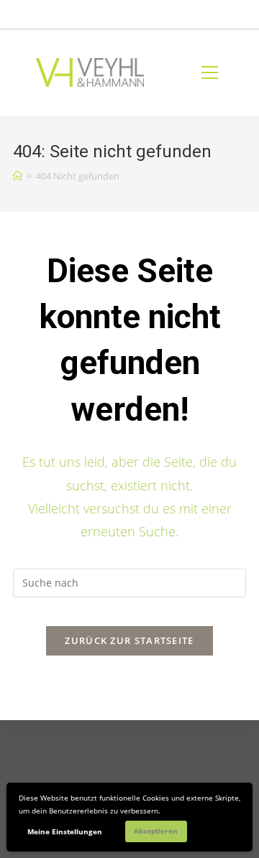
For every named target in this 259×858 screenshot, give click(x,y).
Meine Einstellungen (64, 831)
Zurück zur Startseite (129, 640)
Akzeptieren (156, 831)
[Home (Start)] (17, 175)
